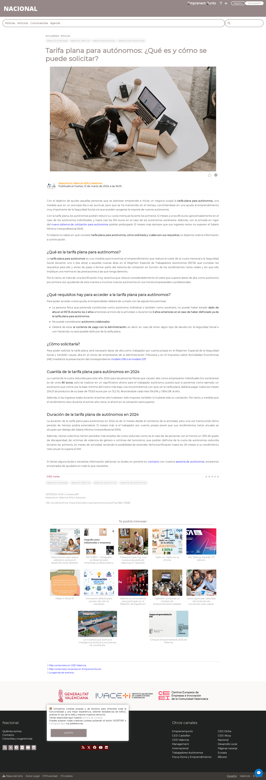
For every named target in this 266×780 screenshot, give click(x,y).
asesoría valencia (80, 40)
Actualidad (52, 35)
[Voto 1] (206, 476)
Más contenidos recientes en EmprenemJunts (75, 669)
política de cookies (92, 717)
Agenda (55, 23)
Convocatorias (39, 23)
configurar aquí (57, 723)
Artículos (22, 23)
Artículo (65, 35)
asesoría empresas (57, 40)
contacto (153, 461)
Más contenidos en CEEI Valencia (67, 665)
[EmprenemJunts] (202, 3)
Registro (238, 3)
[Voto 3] (212, 476)
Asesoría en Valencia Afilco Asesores (80, 183)
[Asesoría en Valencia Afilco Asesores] (51, 190)
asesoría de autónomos (131, 40)
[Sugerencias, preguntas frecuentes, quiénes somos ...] (220, 3)
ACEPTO (68, 733)
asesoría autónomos (104, 40)
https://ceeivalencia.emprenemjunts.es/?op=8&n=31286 (99, 502)
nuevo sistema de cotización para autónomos (79, 224)
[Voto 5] (218, 476)
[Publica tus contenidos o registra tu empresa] (226, 3)
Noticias (10, 23)
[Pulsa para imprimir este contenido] (215, 175)
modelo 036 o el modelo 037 (128, 359)
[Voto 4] (215, 476)
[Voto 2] (209, 476)
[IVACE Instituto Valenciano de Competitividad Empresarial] (105, 695)
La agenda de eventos (61, 672)
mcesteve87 (72, 494)
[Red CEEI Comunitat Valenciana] (183, 699)
